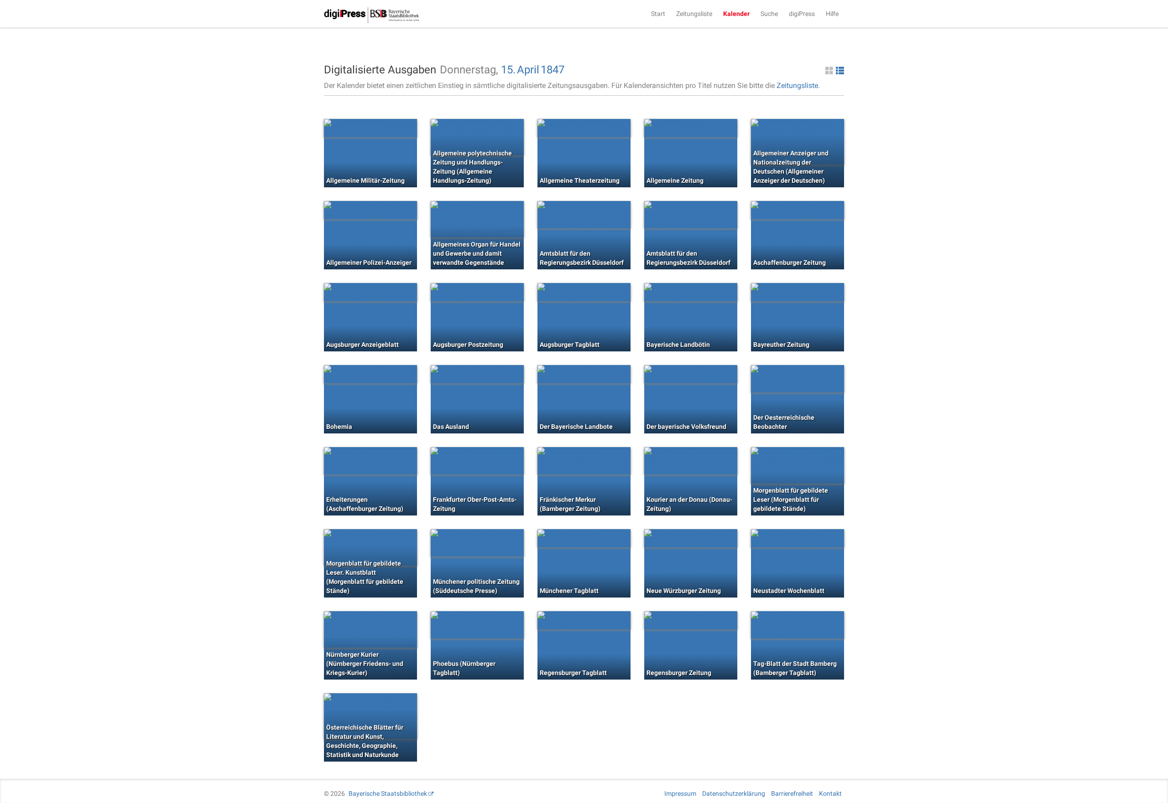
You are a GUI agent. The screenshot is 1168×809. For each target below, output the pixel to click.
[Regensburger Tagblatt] (584, 620)
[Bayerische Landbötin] (690, 292)
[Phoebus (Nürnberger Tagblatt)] (477, 625)
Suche (769, 13)
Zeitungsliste (694, 13)
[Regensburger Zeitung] (690, 620)
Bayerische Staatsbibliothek (388, 793)
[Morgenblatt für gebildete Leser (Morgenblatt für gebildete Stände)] (797, 465)
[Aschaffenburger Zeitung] (797, 210)
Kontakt (830, 793)
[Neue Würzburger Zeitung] (690, 538)
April (528, 69)
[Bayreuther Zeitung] (797, 292)
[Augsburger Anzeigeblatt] (370, 292)
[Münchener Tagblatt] (584, 538)
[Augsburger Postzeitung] (477, 292)
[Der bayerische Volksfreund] (690, 374)
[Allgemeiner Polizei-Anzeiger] (370, 210)
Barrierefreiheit (792, 793)
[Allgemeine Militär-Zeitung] (370, 128)
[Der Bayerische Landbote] (584, 374)
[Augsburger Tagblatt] (584, 292)
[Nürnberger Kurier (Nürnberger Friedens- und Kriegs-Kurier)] (370, 629)
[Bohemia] (370, 374)
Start (658, 13)
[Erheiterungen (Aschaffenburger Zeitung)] (370, 460)
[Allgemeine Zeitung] (690, 128)
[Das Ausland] (477, 374)
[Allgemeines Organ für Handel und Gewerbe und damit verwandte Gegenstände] (477, 219)
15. (508, 69)
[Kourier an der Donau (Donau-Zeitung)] (690, 460)
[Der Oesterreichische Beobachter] (797, 378)
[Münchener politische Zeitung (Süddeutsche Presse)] (477, 543)
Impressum (680, 793)
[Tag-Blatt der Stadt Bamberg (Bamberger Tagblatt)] (797, 625)
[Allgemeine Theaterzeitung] (584, 128)
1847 (552, 69)
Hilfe (832, 13)
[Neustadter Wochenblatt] (797, 538)
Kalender (736, 13)
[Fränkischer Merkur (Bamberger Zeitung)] (584, 460)
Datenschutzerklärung (733, 793)
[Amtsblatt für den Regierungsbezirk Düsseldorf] (584, 214)
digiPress (802, 13)
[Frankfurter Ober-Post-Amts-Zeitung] (477, 460)
